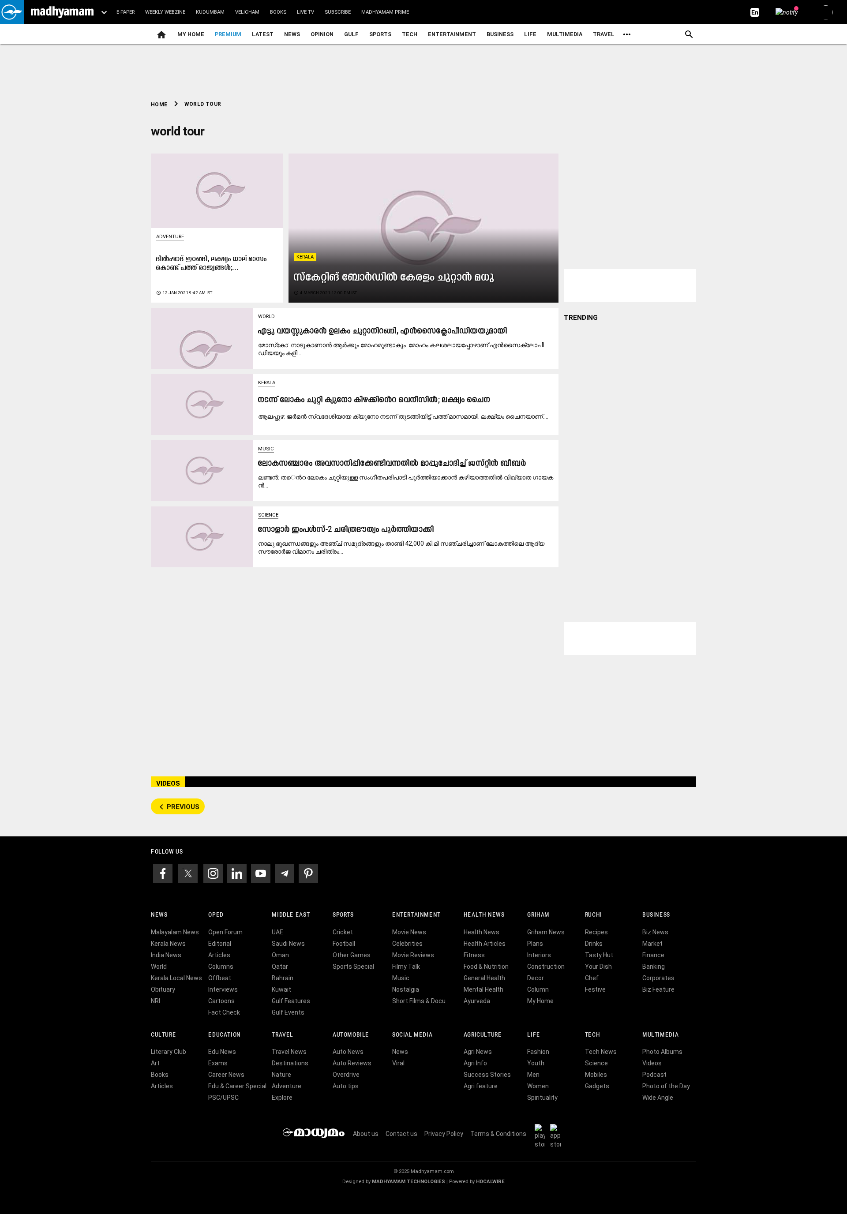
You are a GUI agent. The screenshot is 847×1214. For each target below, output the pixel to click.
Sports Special (353, 966)
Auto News (348, 1051)
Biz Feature (658, 989)
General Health (484, 978)
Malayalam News (175, 932)
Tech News (601, 1051)
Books (278, 12)
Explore (282, 1097)
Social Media (412, 1035)
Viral (398, 1063)
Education (224, 1035)
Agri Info (475, 1063)
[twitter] (188, 872)
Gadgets (597, 1086)
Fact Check (224, 1012)
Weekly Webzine (165, 12)
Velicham (247, 12)
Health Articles (485, 943)
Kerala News (168, 943)
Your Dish (598, 966)
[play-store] (542, 1135)
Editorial (219, 943)
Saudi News (288, 943)
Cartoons (221, 1000)
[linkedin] (237, 872)
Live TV (305, 12)
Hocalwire (490, 1181)
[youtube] (261, 872)
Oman (280, 955)
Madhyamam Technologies (408, 1181)
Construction (546, 966)
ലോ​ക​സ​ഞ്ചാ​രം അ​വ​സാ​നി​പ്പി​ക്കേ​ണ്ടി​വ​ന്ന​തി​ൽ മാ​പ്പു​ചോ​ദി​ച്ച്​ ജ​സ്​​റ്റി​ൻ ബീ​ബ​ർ (392, 463)
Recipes (596, 932)
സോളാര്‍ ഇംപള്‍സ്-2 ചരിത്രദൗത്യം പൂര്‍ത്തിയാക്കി (346, 530)
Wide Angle (657, 1097)
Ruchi (593, 915)
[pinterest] (308, 872)
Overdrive (346, 1074)
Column (538, 989)
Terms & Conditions (498, 1133)
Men (533, 1074)
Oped (215, 915)
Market (652, 943)
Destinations (290, 1063)
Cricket (343, 932)
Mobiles (596, 1074)
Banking (653, 966)
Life (530, 34)
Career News (226, 1074)
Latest (263, 34)
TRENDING (581, 318)
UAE (277, 932)
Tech (592, 1035)
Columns (220, 966)
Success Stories (487, 1074)
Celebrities (407, 943)
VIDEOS (168, 783)
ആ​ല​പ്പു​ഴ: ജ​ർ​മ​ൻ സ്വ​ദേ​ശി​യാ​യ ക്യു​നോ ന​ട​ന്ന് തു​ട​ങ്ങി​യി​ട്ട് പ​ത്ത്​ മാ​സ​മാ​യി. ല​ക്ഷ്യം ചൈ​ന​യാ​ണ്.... (403, 416)
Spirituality (542, 1097)
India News (166, 955)
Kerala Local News (176, 978)
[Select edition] (104, 12)
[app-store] (557, 1135)
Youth (535, 1063)
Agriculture (483, 1035)
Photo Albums (662, 1051)
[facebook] (163, 872)
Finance (653, 955)
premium (228, 34)
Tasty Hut (599, 955)
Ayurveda (477, 1000)
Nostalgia (405, 989)
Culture (163, 1035)
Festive (595, 989)
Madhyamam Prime (385, 12)
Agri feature (481, 1086)
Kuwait (281, 989)
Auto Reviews (352, 1063)
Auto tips (346, 1086)
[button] (12, 12)
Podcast (654, 1074)
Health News (484, 915)
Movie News (409, 932)
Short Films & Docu (419, 1000)
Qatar (280, 966)
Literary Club (168, 1051)
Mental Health (483, 989)
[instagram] (213, 872)
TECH (409, 34)
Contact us (401, 1133)
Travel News (289, 1051)
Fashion (538, 1051)
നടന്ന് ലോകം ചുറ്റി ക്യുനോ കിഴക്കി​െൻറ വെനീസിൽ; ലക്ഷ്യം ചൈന (374, 400)
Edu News (222, 1051)
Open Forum (225, 932)
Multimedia (564, 34)
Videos (652, 1063)
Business (500, 34)
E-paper (125, 12)
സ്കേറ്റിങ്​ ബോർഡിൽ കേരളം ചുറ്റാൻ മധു (394, 278)
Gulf (351, 34)
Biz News (655, 932)
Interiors (539, 955)
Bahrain (282, 978)
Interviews (223, 989)
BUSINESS (656, 915)
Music (266, 449)
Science (268, 515)
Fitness (474, 955)
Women (538, 1086)
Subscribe (338, 12)
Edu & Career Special (237, 1086)
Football (344, 943)
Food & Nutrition (486, 966)
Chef (592, 978)
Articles (219, 955)
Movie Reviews (413, 955)
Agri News (478, 1051)
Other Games (352, 955)
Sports (380, 34)
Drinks (594, 943)
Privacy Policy (443, 1133)
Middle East (291, 915)
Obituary (163, 989)
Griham (538, 915)
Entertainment (452, 34)
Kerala (305, 257)
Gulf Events (288, 1012)
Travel (604, 34)
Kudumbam (210, 12)
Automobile (351, 1035)
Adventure (170, 237)
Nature (281, 1074)
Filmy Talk (406, 966)
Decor (535, 978)
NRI (155, 1000)
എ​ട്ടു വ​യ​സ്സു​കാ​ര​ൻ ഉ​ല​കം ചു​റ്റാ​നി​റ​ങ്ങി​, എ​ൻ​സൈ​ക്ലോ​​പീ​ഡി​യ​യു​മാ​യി (382, 331)
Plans (535, 943)
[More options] (627, 34)
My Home (190, 34)
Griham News (546, 932)
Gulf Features (291, 1000)
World (266, 316)
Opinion (322, 34)
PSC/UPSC (223, 1097)
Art (155, 1063)
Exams (218, 1063)
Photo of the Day (666, 1086)
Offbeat (219, 978)
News (292, 34)
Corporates (658, 978)
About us (366, 1133)
